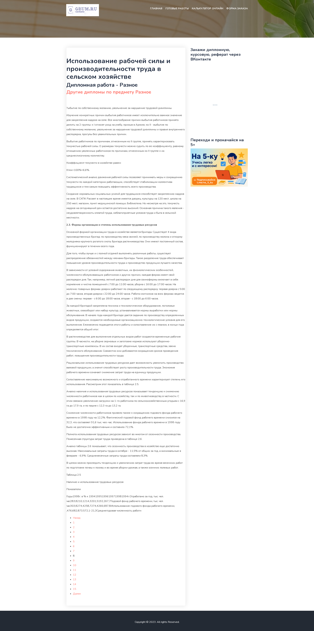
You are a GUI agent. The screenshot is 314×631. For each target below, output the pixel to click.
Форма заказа (237, 8)
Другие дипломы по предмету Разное (108, 92)
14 (74, 584)
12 (74, 575)
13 (74, 579)
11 (74, 570)
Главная (156, 8)
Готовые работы (177, 8)
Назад (76, 518)
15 (74, 589)
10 (74, 565)
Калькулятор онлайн (207, 8)
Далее (77, 594)
